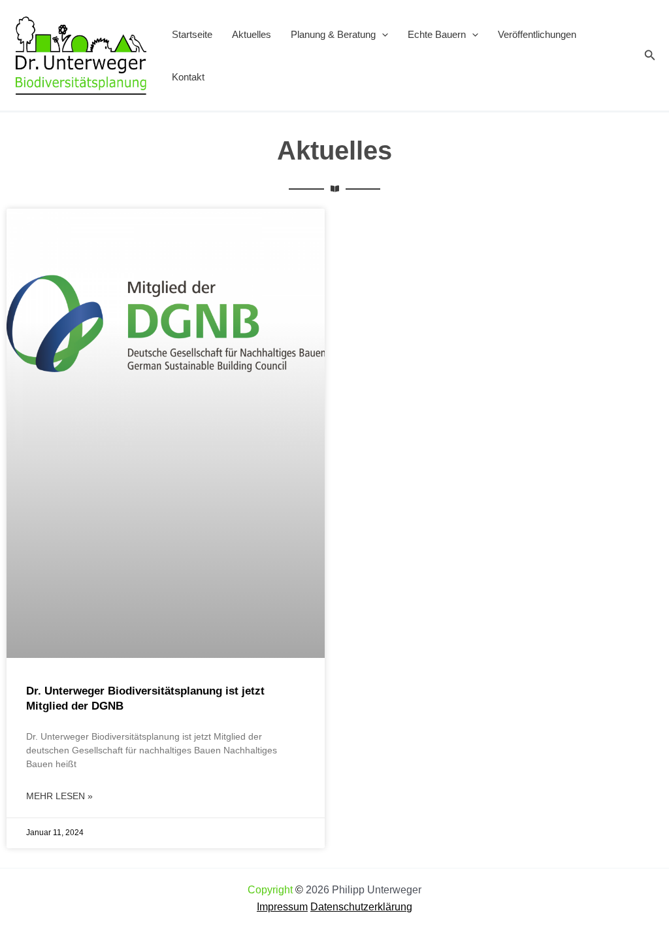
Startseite (192, 34)
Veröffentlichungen (537, 34)
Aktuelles (251, 34)
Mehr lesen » (59, 796)
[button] (382, 34)
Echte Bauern (437, 34)
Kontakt (188, 76)
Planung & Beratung (333, 34)
